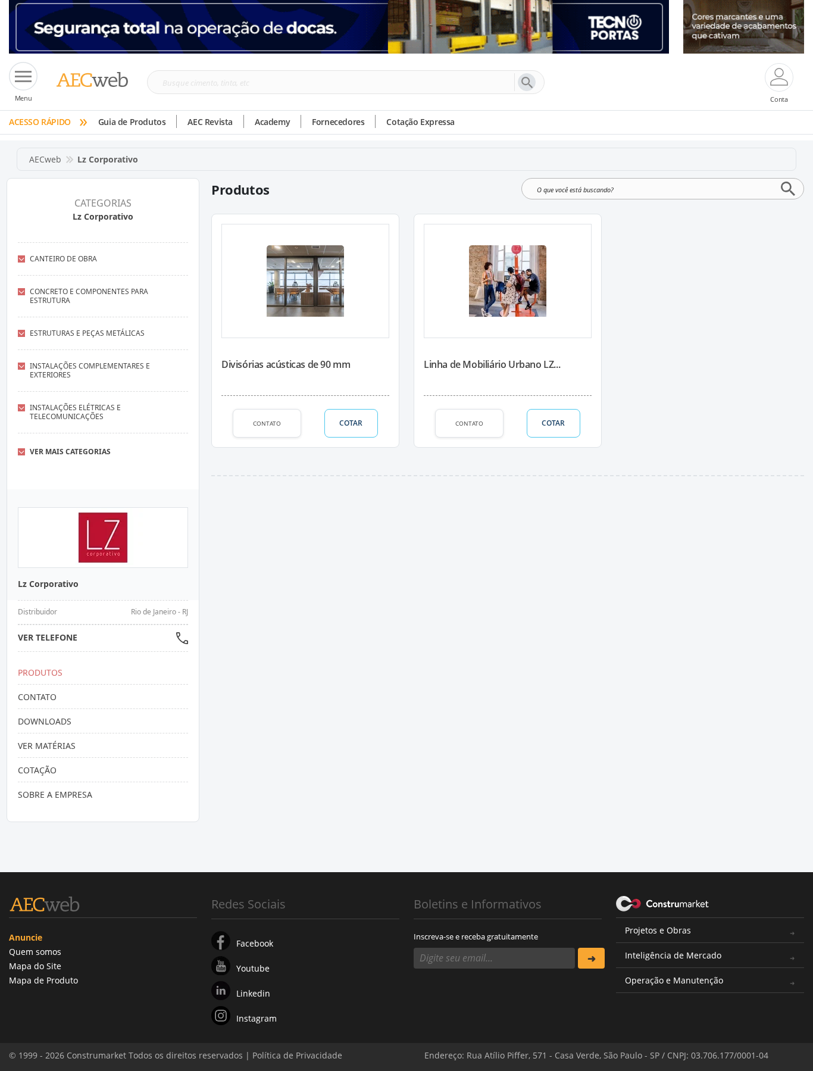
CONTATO (267, 423)
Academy (272, 121)
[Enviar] (591, 958)
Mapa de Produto (43, 980)
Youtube (253, 968)
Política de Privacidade (297, 1055)
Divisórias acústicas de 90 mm (285, 364)
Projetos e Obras (658, 930)
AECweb (45, 159)
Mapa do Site (35, 966)
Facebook (254, 943)
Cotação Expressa (420, 121)
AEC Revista (210, 121)
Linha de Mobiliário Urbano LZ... (492, 364)
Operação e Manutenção (674, 980)
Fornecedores (338, 121)
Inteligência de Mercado (673, 955)
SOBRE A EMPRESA (55, 794)
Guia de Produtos (132, 121)
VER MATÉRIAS (47, 745)
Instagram (256, 1018)
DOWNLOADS (44, 721)
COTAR (350, 423)
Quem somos (35, 951)
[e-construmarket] (662, 903)
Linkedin (253, 993)
